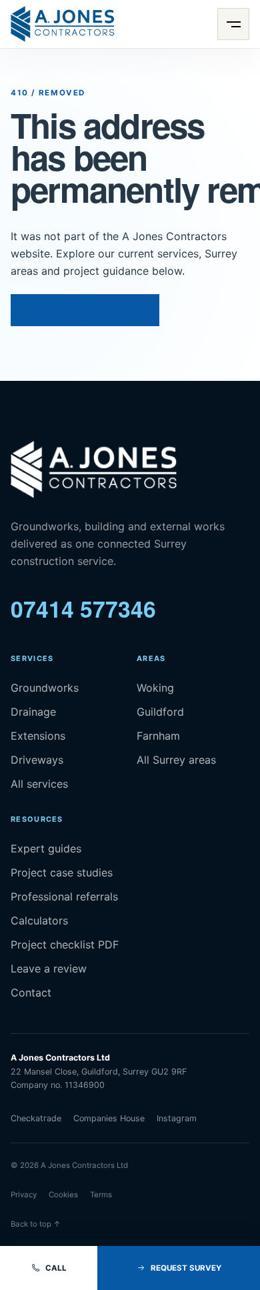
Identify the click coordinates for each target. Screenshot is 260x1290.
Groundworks (45, 687)
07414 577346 (83, 608)
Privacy (24, 1194)
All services (39, 783)
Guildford (160, 711)
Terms (101, 1194)
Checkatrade (36, 1118)
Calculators (39, 920)
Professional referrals (64, 896)
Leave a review (49, 968)
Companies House (109, 1118)
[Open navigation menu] (233, 24)
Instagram (177, 1118)
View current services (85, 310)
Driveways (37, 759)
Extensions (38, 735)
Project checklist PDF (65, 944)
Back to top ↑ (36, 1224)
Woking (155, 687)
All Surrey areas (176, 759)
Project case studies (62, 872)
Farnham (158, 735)
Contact (31, 992)
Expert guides (46, 848)
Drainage (33, 711)
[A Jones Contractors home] (63, 24)
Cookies (63, 1194)
